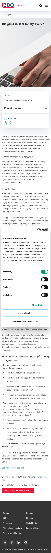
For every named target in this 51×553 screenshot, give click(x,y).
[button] (18, 490)
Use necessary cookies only (25, 321)
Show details (37, 305)
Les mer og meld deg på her (14, 467)
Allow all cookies (25, 313)
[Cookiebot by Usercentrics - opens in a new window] (37, 229)
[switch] (44, 279)
